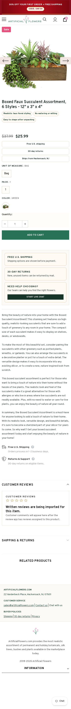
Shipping (8, 616)
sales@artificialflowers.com (19, 605)
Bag (6, 173)
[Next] (65, 60)
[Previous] (5, 60)
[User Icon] (55, 19)
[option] (35, 60)
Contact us (42, 605)
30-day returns (22, 616)
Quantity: (7, 214)
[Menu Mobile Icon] (4, 19)
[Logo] (25, 19)
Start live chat (35, 297)
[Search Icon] (44, 19)
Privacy (36, 616)
